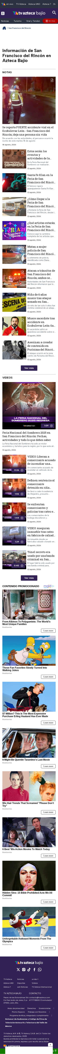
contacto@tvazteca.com (39, 997)
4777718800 (34, 1000)
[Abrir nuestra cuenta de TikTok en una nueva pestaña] (29, 969)
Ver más (29, 368)
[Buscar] (54, 12)
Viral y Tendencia (34, 21)
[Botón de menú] (2, 13)
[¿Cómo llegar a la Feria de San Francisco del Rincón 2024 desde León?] (14, 207)
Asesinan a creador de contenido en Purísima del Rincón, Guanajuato (41, 347)
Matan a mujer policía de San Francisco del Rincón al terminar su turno (41, 252)
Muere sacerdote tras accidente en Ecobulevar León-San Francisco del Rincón (41, 323)
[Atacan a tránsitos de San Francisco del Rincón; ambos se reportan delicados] (14, 279)
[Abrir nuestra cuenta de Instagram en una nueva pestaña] (23, 969)
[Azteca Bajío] (29, 13)
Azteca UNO (34, 4)
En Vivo (52, 21)
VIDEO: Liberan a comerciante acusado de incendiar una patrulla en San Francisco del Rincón (41, 464)
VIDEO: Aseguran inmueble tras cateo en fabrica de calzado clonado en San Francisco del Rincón (41, 535)
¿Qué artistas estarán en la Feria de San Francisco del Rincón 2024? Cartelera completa (41, 230)
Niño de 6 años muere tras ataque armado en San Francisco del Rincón (41, 300)
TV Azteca (21, 4)
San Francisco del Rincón (19, 28)
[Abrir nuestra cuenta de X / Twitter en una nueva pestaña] (18, 969)
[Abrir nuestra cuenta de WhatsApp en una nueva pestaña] (39, 969)
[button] (50, 1044)
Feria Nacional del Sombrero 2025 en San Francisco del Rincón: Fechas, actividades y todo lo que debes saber (26, 436)
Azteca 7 (47, 4)
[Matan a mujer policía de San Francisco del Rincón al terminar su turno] (14, 255)
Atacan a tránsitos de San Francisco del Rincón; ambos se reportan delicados (41, 276)
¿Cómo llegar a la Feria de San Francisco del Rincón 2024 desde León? (41, 204)
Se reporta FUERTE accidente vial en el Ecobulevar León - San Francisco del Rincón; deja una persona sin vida (28, 130)
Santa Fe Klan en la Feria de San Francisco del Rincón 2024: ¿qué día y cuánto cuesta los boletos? (41, 184)
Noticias (5, 21)
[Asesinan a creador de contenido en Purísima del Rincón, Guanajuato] (14, 350)
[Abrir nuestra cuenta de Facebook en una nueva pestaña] (34, 969)
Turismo (18, 21)
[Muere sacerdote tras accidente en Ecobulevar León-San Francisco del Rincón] (14, 326)
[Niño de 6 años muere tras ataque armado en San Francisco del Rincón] (14, 303)
